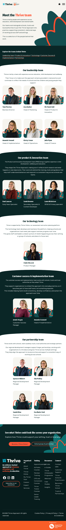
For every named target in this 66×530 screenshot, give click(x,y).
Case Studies (47, 483)
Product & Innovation (22, 55)
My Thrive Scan (27, 478)
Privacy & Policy (51, 513)
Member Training (37, 474)
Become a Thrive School (58, 485)
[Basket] (60, 3)
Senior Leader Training (37, 496)
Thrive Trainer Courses (37, 489)
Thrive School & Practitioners (59, 477)
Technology (35, 55)
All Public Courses (37, 469)
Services (27, 488)
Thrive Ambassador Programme (49, 473)
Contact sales (58, 465)
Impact (26, 485)
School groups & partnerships (44, 444)
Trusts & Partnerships (59, 492)
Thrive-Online (26, 473)
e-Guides (48, 467)
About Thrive (26, 467)
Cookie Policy (39, 513)
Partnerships (19, 58)
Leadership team (8, 55)
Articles (47, 464)
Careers (26, 482)
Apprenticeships (40, 464)
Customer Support (58, 471)
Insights (47, 487)
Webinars (48, 478)
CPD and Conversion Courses (38, 481)
